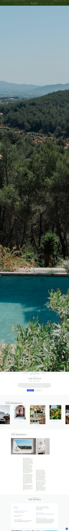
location (44, 372)
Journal (46, 3)
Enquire (38, 390)
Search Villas (18, 3)
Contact (52, 3)
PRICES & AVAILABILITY (35, 372)
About (41, 3)
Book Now (30, 390)
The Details (25, 372)
